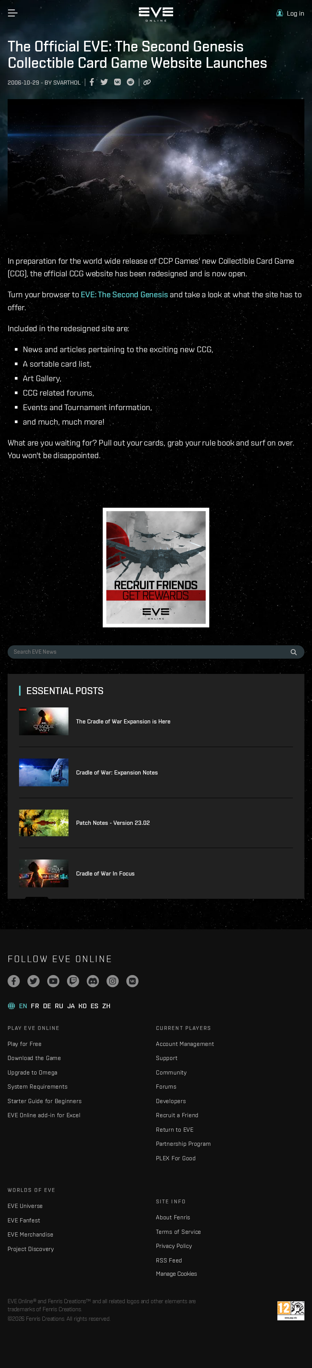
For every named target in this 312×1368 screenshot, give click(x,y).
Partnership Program (183, 1143)
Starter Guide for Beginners (44, 1101)
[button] (290, 13)
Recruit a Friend (177, 1115)
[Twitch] (73, 981)
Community (171, 1072)
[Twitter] (33, 981)
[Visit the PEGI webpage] (290, 1310)
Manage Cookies (176, 1273)
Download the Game (34, 1058)
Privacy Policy (174, 1246)
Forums (166, 1086)
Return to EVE (175, 1129)
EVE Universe (25, 1206)
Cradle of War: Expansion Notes (117, 772)
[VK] (132, 981)
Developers (171, 1101)
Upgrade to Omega (32, 1072)
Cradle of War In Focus (105, 873)
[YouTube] (53, 981)
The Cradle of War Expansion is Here (123, 721)
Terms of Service (178, 1231)
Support (166, 1058)
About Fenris (173, 1217)
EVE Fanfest (24, 1220)
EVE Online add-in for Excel (44, 1115)
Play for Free (25, 1044)
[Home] (156, 19)
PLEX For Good (176, 1158)
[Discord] (93, 981)
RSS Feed (169, 1260)
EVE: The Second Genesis (124, 294)
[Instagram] (113, 981)
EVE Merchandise (30, 1234)
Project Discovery (31, 1249)
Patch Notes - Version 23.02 (113, 822)
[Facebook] (14, 981)
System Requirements (37, 1086)
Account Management (185, 1044)
